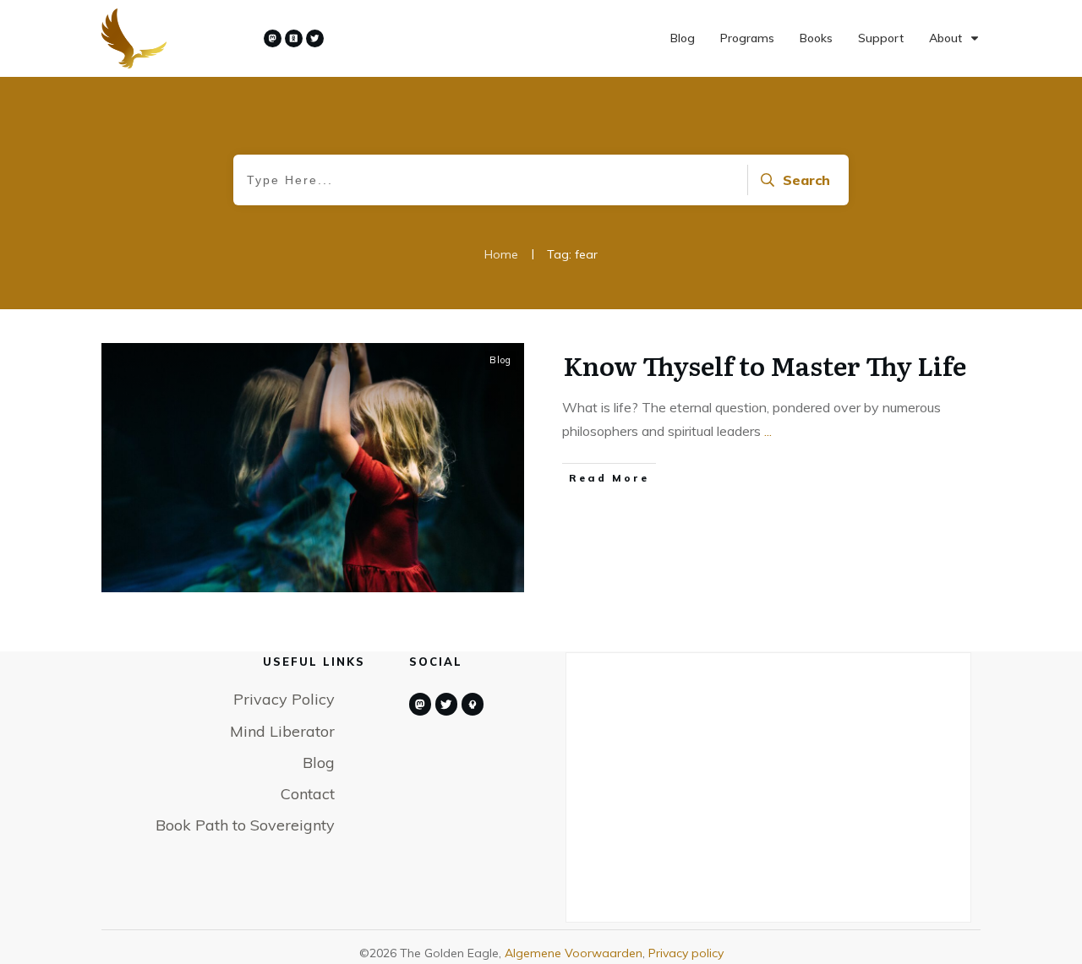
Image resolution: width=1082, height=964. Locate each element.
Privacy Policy (284, 699)
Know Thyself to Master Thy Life (764, 365)
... (768, 430)
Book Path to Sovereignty (245, 825)
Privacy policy (686, 953)
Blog (500, 360)
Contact (308, 793)
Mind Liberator (282, 731)
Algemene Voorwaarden (573, 953)
